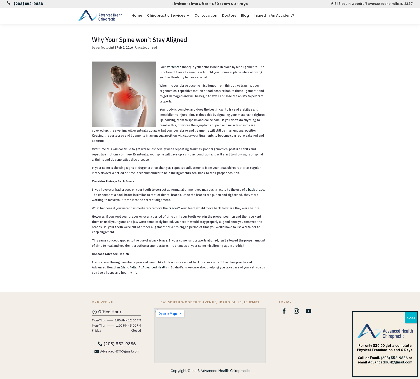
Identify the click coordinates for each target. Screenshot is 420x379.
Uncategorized (146, 47)
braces (173, 208)
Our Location (205, 15)
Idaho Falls (128, 267)
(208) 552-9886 (28, 3)
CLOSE (411, 317)
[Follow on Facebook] (284, 311)
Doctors (229, 15)
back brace (256, 190)
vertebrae (173, 67)
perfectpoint (105, 47)
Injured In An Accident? (274, 15)
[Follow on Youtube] (308, 311)
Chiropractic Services (166, 15)
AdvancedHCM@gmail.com (390, 362)
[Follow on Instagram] (296, 311)
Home (137, 15)
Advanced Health (154, 267)
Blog (245, 15)
